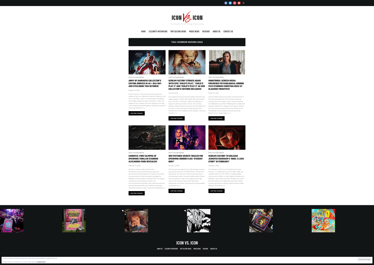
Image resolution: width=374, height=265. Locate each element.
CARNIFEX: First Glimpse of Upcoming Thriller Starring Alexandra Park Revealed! (143, 158)
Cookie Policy (41, 262)
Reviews (206, 32)
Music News (194, 32)
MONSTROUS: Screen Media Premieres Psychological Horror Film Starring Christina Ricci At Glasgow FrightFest (226, 85)
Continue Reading (137, 113)
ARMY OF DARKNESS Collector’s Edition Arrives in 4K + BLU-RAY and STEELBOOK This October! (145, 83)
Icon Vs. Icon (187, 243)
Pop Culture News (178, 32)
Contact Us (228, 32)
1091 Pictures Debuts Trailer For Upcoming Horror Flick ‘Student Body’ (185, 158)
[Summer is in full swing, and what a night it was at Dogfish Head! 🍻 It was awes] (93, 220)
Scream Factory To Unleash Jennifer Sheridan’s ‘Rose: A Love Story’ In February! (226, 158)
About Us (216, 32)
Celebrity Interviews (158, 32)
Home (143, 32)
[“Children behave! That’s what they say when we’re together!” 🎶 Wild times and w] (156, 220)
